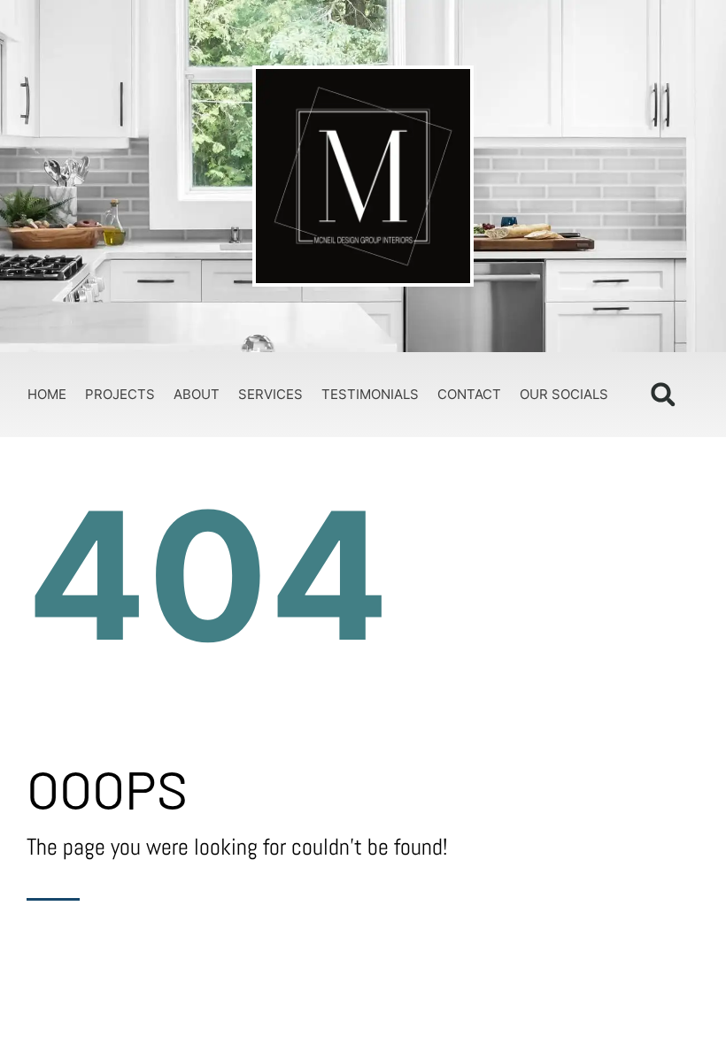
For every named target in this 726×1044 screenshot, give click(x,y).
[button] (662, 394)
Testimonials (370, 394)
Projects (120, 394)
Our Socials (564, 394)
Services (270, 394)
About (197, 394)
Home (46, 394)
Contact (469, 394)
